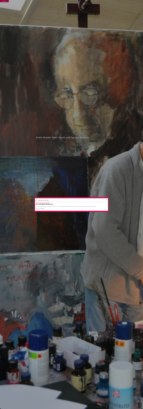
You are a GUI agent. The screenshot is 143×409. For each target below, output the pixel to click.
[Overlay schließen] (106, 199)
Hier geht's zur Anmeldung (40, 208)
